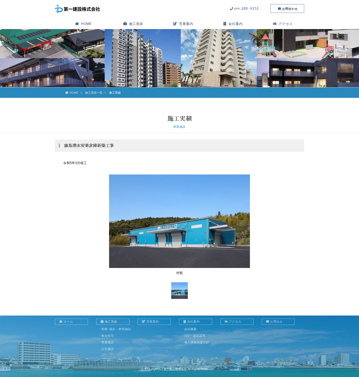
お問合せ (276, 321)
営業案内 (186, 24)
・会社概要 (189, 329)
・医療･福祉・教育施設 (114, 329)
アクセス (286, 24)
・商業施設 (106, 342)
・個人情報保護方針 (195, 342)
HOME (86, 24)
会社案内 (193, 321)
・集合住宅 (106, 335)
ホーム (68, 321)
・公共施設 (106, 349)
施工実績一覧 (93, 92)
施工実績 (111, 321)
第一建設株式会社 (175, 369)
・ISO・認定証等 (193, 335)
